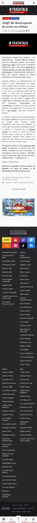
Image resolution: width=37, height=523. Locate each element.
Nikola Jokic (24, 294)
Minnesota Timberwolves (7, 440)
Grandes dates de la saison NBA (9, 297)
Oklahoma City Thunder (7, 455)
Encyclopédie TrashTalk (7, 280)
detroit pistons (19, 177)
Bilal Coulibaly (25, 339)
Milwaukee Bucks (8, 435)
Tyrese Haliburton (26, 353)
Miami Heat (6, 431)
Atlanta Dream (25, 376)
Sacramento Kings (9, 476)
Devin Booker (25, 311)
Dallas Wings (25, 387)
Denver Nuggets (8, 398)
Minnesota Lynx (26, 407)
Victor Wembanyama (25, 256)
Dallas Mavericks (8, 394)
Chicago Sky (24, 379)
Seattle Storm (25, 418)
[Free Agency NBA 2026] (18, 207)
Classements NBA (8, 265)
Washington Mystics (24, 423)
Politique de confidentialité (19, 508)
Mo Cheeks (27, 177)
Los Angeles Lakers (9, 424)
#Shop (6, 240)
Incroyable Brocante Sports (8, 303)
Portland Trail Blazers (7, 471)
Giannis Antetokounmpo (26, 299)
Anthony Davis (25, 326)
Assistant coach (10, 177)
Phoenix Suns (7, 467)
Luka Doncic (24, 283)
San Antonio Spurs (9, 480)
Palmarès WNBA (26, 428)
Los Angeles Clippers (6, 419)
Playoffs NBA (7, 272)
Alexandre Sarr (25, 342)
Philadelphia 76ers (9, 463)
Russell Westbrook (27, 318)
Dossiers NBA (7, 276)
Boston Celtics (7, 376)
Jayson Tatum (25, 314)
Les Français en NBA (8, 256)
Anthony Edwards (26, 287)
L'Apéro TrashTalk (9, 292)
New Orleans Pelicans (7, 445)
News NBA (8, 183)
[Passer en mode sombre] (34, 2)
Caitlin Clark (24, 372)
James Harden (25, 290)
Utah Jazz (5, 491)
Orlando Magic (7, 459)
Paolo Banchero (26, 361)
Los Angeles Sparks (27, 403)
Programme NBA (8, 261)
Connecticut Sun (26, 383)
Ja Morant (23, 276)
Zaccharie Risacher (27, 335)
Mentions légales (16, 511)
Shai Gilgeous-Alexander (25, 330)
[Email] (26, 31)
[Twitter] (28, 31)
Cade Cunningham (27, 357)
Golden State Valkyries (25, 391)
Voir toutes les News (18, 189)
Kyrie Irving (24, 279)
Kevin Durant (25, 272)
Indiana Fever (25, 396)
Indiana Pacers (7, 415)
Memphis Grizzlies (9, 428)
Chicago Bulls (7, 387)
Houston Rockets (8, 411)
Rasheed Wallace (6, 179)
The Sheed (15, 179)
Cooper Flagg (25, 364)
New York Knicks (8, 450)
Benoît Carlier (21, 31)
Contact (20, 505)
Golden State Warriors (7, 406)
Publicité (26, 505)
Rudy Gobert (24, 268)
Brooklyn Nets (7, 379)
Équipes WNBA (25, 431)
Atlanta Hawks (7, 372)
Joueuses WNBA (25, 435)
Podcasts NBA (7, 289)
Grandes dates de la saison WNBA (27, 440)
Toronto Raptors (8, 487)
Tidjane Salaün (25, 346)
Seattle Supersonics (9, 484)
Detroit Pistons (8, 401)
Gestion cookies (26, 511)
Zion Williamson (26, 307)
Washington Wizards (6, 496)
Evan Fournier (25, 303)
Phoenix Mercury (26, 415)
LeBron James (25, 261)
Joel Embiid (24, 350)
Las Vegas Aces (25, 400)
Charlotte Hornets (9, 383)
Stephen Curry (25, 265)
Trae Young (24, 322)
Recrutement (31, 508)
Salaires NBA (7, 268)
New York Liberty (26, 411)
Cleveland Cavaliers (9, 390)
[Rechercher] (2, 2)
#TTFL (7, 245)
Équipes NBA (7, 285)
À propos (14, 505)
